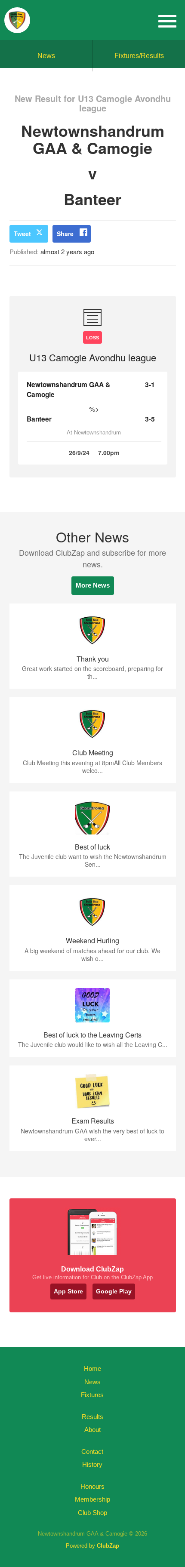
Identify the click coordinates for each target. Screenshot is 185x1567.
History (92, 1464)
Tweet (22, 233)
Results (92, 1416)
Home (92, 1368)
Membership (92, 1499)
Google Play (114, 1291)
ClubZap (108, 1545)
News (46, 55)
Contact (92, 1451)
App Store (68, 1291)
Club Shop (92, 1512)
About (92, 1429)
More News (93, 585)
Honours (92, 1486)
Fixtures (92, 1394)
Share (65, 233)
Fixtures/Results (139, 55)
